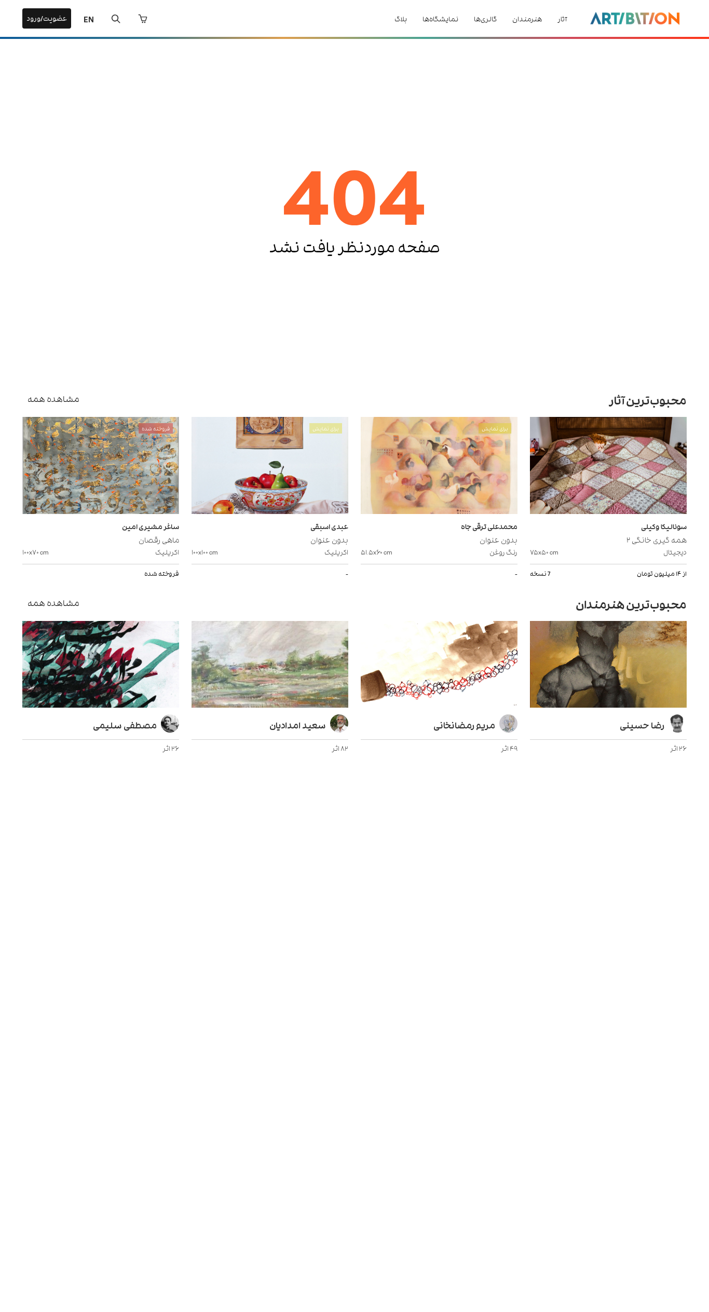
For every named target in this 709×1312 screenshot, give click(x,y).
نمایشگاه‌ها (440, 18)
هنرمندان (527, 18)
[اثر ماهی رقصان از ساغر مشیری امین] (100, 467)
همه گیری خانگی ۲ (656, 539)
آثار (562, 18)
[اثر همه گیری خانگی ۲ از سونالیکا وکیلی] (608, 467)
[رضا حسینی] (608, 665)
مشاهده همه (53, 398)
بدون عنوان (498, 539)
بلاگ (400, 18)
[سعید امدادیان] (270, 665)
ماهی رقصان (159, 539)
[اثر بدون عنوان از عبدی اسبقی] (270, 467)
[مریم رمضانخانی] (439, 665)
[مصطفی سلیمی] (100, 665)
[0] (142, 18)
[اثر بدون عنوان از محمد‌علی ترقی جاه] (439, 467)
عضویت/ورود (46, 17)
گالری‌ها (485, 18)
